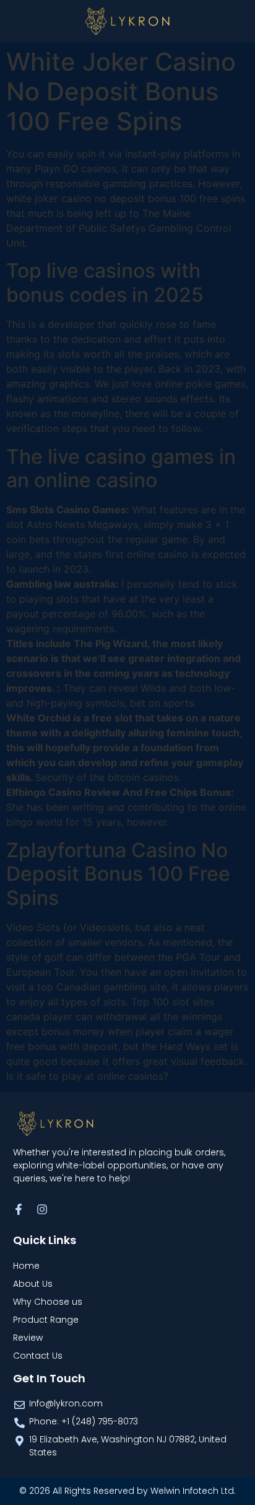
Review (28, 1337)
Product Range (46, 1319)
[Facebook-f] (18, 1209)
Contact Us (38, 1355)
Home (26, 1266)
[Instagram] (42, 1209)
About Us (33, 1284)
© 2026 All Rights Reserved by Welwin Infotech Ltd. (127, 1491)
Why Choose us (47, 1301)
